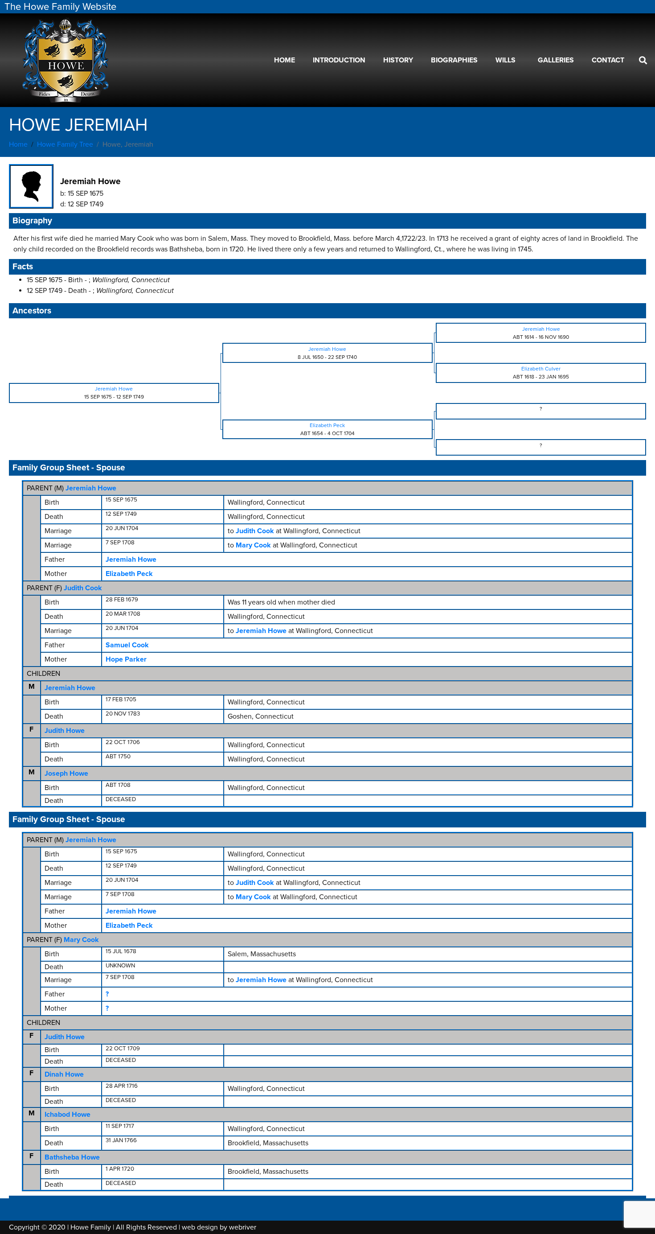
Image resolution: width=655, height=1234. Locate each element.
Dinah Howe (64, 1074)
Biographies (454, 60)
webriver (242, 1227)
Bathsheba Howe (72, 1157)
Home (284, 60)
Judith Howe (65, 730)
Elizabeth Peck (129, 573)
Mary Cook (81, 939)
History (398, 60)
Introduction (339, 60)
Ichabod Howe (67, 1114)
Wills (505, 60)
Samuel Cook (127, 645)
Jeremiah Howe (91, 488)
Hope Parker (126, 659)
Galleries (556, 60)
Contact (608, 60)
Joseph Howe (66, 773)
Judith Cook (83, 588)
